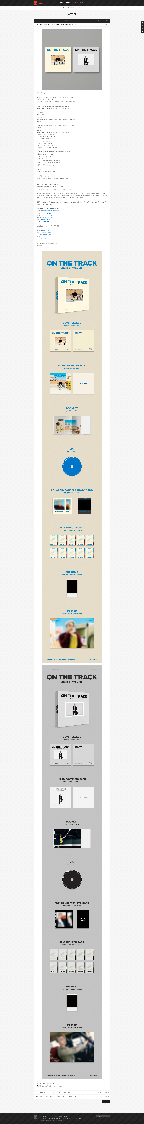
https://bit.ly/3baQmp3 (47, 217)
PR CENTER (75, 2)
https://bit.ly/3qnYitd (47, 232)
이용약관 (49, 1116)
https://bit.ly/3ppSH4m (47, 212)
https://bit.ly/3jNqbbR (47, 215)
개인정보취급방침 (43, 1116)
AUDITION (82, 2)
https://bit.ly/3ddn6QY (45, 238)
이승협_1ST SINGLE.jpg (43, 1083)
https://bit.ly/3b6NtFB (45, 221)
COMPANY (62, 2)
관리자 (99, 24)
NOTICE (73, 7)
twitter (142, 22)
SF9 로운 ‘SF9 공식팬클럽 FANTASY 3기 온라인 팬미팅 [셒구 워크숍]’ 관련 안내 (58, 1096)
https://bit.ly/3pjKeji (46, 234)
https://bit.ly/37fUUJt (46, 230)
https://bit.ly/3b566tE (47, 228)
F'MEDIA (79, 7)
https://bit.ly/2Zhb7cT (46, 213)
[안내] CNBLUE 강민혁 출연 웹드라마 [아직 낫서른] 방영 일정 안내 (55, 1092)
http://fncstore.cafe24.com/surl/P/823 (51, 210)
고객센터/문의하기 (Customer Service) (59, 1116)
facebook (142, 25)
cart (142, 31)
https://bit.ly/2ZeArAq (46, 236)
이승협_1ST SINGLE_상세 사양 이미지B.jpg (47, 1086)
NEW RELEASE (66, 7)
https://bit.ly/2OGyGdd (46, 219)
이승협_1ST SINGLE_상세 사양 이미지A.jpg (47, 1085)
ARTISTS (68, 2)
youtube (142, 28)
